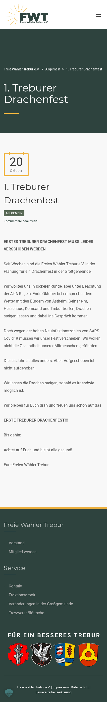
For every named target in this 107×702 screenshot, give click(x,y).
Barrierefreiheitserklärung (53, 692)
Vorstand (17, 543)
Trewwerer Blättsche (26, 612)
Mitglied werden (23, 551)
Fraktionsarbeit (22, 595)
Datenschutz (80, 687)
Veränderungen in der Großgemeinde (41, 604)
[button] (9, 693)
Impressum (61, 687)
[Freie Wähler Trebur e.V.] (46, 14)
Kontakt (15, 586)
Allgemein (14, 213)
